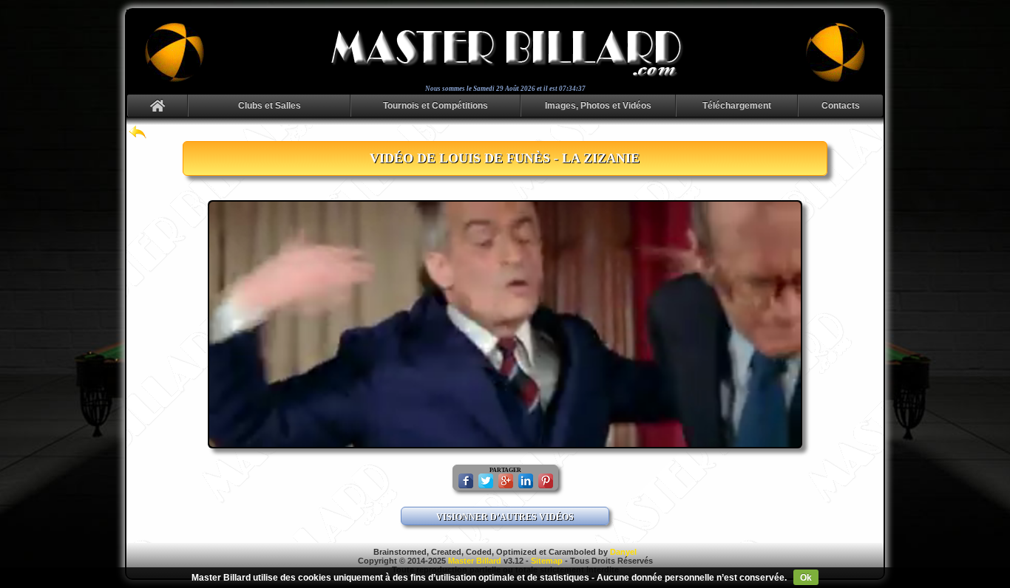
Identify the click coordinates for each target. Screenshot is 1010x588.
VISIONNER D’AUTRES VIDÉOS (505, 517)
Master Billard (474, 560)
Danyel (623, 551)
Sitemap (547, 560)
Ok (806, 577)
